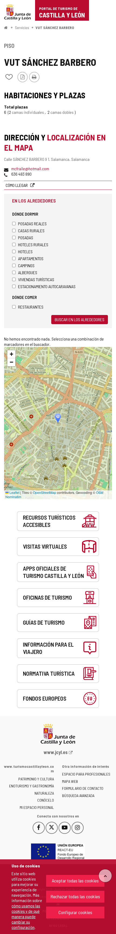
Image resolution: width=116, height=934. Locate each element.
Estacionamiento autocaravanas (47, 286)
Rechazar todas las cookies (75, 896)
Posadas (25, 237)
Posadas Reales (32, 223)
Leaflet (14, 492)
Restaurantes (30, 306)
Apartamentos (30, 258)
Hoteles (25, 251)
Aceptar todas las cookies (75, 881)
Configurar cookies (75, 912)
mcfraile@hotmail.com (30, 168)
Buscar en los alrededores (79, 319)
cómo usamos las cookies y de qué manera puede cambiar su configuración (26, 916)
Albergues (27, 272)
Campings (26, 265)
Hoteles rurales (33, 244)
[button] (11, 354)
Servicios (22, 27)
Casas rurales (31, 230)
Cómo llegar (17, 185)
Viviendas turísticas (36, 279)
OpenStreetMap (44, 492)
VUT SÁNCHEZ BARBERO (55, 27)
